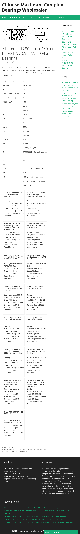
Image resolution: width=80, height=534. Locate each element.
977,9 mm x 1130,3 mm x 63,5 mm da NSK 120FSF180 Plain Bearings (36, 194)
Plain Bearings (8, 447)
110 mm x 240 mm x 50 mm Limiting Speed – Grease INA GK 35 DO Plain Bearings (12, 227)
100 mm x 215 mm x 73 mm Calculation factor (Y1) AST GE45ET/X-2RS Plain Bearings (14, 258)
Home (4, 17)
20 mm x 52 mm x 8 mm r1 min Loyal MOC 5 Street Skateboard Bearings (31, 508)
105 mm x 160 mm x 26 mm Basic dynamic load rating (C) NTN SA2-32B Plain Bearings (35, 383)
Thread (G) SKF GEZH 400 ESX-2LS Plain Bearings (13, 319)
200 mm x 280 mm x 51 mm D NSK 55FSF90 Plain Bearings (36, 351)
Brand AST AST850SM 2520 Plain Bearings (35, 287)
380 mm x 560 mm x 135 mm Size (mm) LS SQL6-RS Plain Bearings (36, 257)
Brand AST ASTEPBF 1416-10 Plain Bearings (13, 413)
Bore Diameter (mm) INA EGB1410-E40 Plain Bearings (13, 194)
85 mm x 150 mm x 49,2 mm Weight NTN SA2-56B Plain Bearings (36, 226)
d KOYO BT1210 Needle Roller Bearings (68, 55)
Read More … (9, 215)
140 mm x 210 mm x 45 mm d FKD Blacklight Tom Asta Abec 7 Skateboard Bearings (35, 516)
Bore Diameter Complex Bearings (21, 17)
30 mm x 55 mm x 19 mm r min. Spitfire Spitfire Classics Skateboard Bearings (33, 519)
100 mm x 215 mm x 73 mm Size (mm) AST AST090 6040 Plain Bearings (12, 383)
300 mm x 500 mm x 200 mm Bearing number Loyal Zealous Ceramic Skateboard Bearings (38, 522)
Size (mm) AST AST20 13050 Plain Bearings (34, 319)
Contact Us (60, 17)
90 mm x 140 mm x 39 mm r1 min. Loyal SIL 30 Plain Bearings (13, 288)
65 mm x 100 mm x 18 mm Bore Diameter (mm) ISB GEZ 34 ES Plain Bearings (13, 351)
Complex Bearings (44, 17)
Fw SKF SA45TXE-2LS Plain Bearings (15, 452)
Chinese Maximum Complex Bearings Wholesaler (32, 7)
